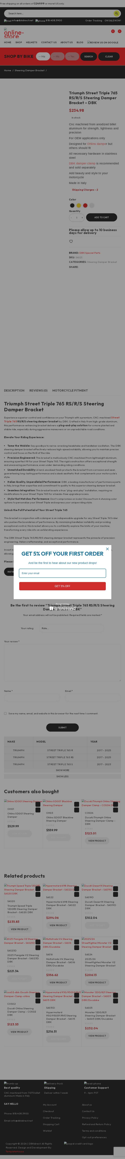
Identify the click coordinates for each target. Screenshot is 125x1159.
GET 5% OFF (62, 586)
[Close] (107, 549)
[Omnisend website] (62, 606)
